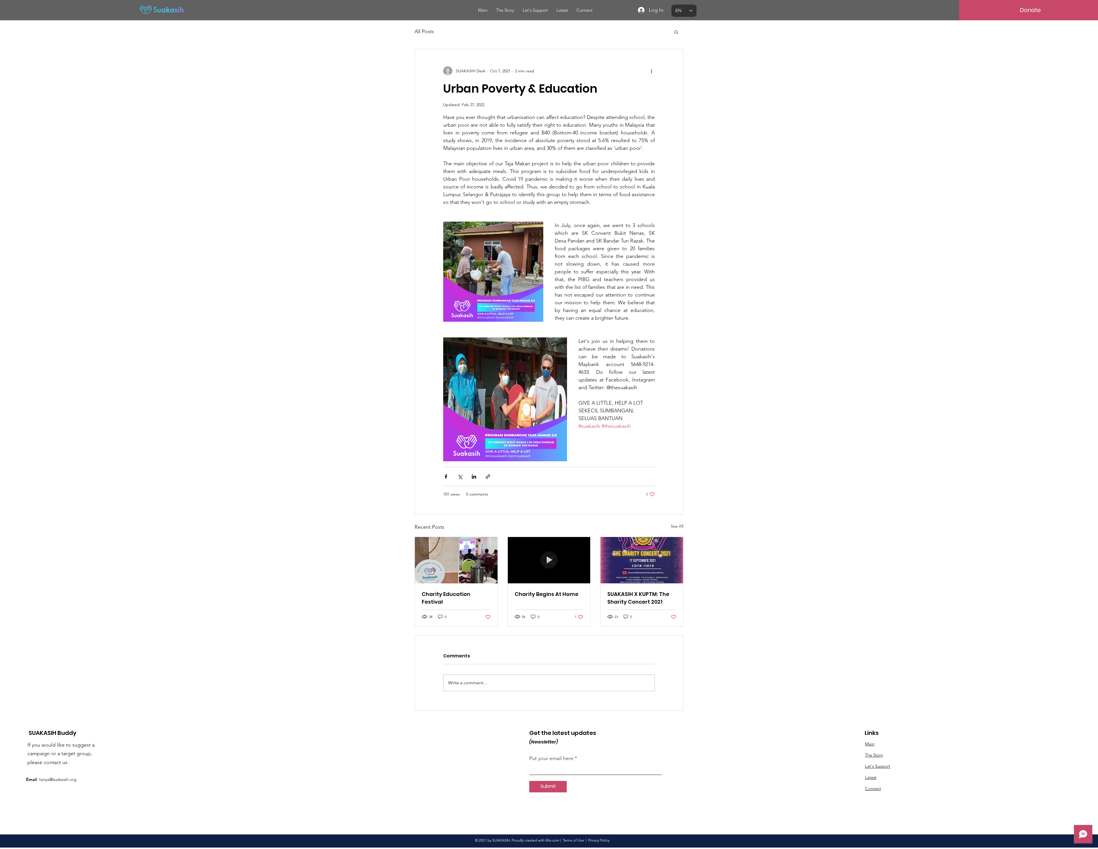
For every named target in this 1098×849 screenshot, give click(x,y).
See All (677, 526)
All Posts (424, 31)
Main (869, 744)
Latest (870, 777)
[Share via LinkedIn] (474, 476)
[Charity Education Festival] (456, 560)
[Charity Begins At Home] (549, 560)
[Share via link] (488, 476)
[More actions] (651, 70)
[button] (676, 31)
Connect (873, 788)
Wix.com (552, 840)
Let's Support (877, 766)
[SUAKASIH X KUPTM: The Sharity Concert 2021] (641, 560)
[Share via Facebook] (446, 476)
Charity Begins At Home (546, 594)
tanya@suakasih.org (57, 779)
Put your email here (551, 758)
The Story (874, 755)
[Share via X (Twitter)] (460, 476)
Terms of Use (573, 840)
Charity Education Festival (446, 597)
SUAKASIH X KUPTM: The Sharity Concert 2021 (638, 597)
